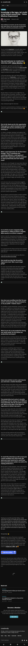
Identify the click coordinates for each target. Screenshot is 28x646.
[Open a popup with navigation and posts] (1, 2)
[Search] (27, 2)
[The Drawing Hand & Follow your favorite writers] (14, 591)
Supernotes (13, 77)
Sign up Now (14, 616)
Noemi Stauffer (23, 67)
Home (3, 5)
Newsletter (4, 589)
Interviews (3, 9)
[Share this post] (26, 19)
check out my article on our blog (8, 256)
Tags (8, 5)
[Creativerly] (7, 2)
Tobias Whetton (17, 63)
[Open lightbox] (25, 33)
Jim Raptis (5, 69)
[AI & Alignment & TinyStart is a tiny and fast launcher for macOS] (14, 599)
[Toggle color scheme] (24, 2)
